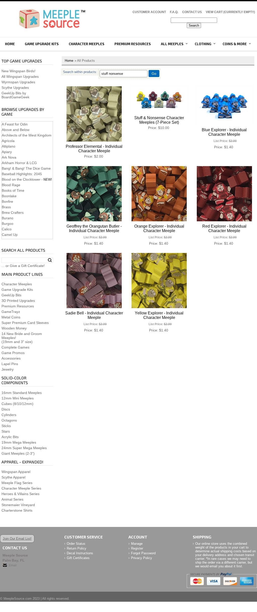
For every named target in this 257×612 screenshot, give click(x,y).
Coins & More (235, 44)
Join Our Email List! (17, 538)
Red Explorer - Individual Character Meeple (224, 228)
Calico (7, 229)
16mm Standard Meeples (22, 393)
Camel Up (10, 235)
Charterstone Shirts (17, 510)
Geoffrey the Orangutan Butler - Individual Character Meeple (94, 228)
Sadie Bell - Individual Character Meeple (94, 315)
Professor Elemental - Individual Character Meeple (94, 148)
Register (137, 548)
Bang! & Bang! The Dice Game (26, 168)
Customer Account (149, 12)
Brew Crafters (13, 213)
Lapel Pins (10, 364)
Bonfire (7, 201)
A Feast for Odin (15, 124)
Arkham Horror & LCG (19, 163)
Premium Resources (132, 44)
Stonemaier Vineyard (18, 505)
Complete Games (15, 347)
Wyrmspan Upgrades (18, 82)
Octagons (9, 420)
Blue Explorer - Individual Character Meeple (224, 132)
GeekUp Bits (11, 295)
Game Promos (13, 353)
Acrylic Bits (10, 437)
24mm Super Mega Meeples (24, 448)
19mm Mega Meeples (19, 442)
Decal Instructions (80, 553)
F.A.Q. (174, 12)
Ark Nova (9, 157)
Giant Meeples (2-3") (18, 453)
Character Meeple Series (21, 488)
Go (154, 74)
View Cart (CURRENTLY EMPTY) (230, 12)
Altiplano (8, 146)
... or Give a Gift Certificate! (23, 266)
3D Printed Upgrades (18, 301)
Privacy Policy (141, 558)
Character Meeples (86, 44)
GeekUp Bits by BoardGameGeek (15, 95)
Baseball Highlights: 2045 (22, 174)
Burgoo (7, 224)
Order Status (76, 544)
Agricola (8, 141)
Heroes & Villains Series (20, 494)
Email (13, 565)
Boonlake (9, 196)
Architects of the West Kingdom (26, 135)
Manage (137, 544)
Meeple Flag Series (17, 483)
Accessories (11, 358)
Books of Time (13, 190)
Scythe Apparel (13, 477)
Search (50, 260)
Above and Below (15, 130)
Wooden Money (14, 328)
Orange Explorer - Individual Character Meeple (159, 228)
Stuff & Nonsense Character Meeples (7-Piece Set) (159, 120)
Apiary (7, 152)
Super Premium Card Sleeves (25, 323)
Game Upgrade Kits (42, 44)
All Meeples (172, 44)
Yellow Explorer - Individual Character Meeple (159, 315)
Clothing (203, 44)
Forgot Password (143, 553)
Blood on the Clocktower (21, 179)
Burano (7, 218)
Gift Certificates (78, 558)
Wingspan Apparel (16, 472)
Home (10, 44)
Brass (6, 207)
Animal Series (12, 499)
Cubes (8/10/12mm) (17, 404)
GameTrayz (11, 312)
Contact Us (192, 12)
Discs (6, 409)
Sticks (6, 426)
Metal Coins (11, 317)
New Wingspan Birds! (18, 71)
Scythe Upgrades (15, 88)
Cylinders (9, 415)
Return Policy (76, 548)
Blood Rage (11, 185)
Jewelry (8, 369)
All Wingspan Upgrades (20, 77)
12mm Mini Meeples (18, 398)
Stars (6, 431)
